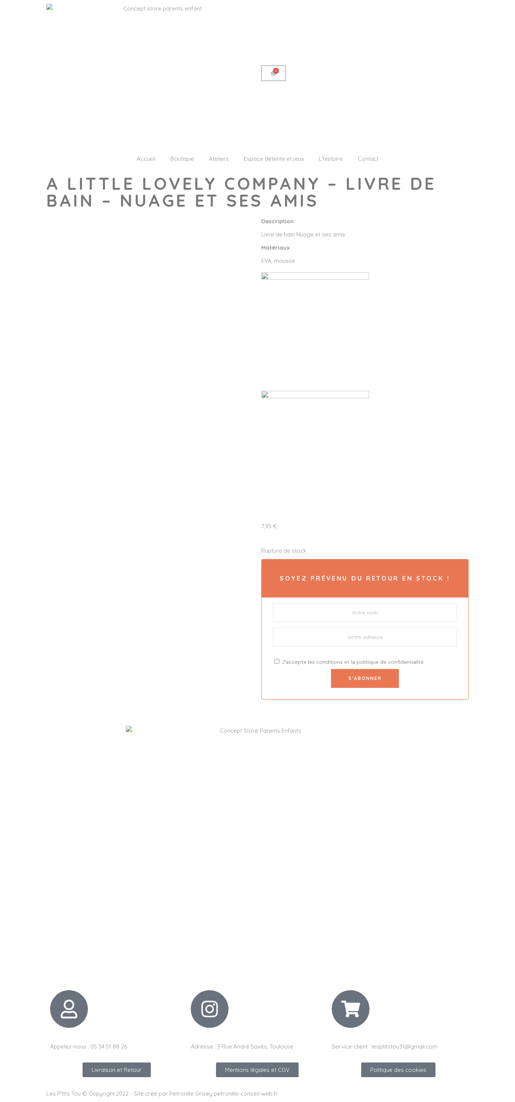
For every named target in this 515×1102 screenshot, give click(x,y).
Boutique (182, 158)
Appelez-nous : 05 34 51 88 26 (88, 1046)
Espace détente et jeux (274, 158)
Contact (368, 158)
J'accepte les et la (352, 661)
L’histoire (331, 158)
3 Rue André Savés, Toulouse (255, 1046)
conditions (329, 661)
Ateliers (219, 158)
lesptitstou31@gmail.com (404, 1046)
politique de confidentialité (390, 661)
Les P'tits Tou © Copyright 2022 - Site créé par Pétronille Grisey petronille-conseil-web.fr (162, 1093)
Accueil (146, 158)
